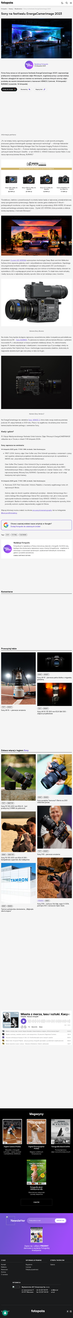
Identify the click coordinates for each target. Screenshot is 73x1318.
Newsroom (4, 1269)
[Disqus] (36, 619)
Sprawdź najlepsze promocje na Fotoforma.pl (36, 169)
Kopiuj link (39, 89)
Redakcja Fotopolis (41, 64)
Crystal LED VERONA (18, 260)
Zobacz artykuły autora (21, 555)
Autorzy (3, 1272)
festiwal (14, 534)
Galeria (52, 1264)
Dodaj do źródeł (8, 89)
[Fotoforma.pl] (36, 165)
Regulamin (29, 1264)
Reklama (3, 1267)
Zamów (36, 1202)
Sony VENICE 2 (34, 420)
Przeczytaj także (9, 648)
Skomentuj (24, 89)
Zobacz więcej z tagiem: (15, 750)
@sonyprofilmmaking (9, 513)
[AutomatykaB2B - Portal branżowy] (38, 1311)
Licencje (28, 1267)
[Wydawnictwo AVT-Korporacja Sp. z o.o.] (16, 1290)
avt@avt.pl (54, 1290)
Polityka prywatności (32, 1269)
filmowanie (23, 534)
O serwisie (4, 1274)
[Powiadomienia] (5, 1313)
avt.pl (53, 1292)
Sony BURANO (21, 340)
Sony (7, 534)
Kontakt (3, 1264)
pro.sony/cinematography (42, 510)
